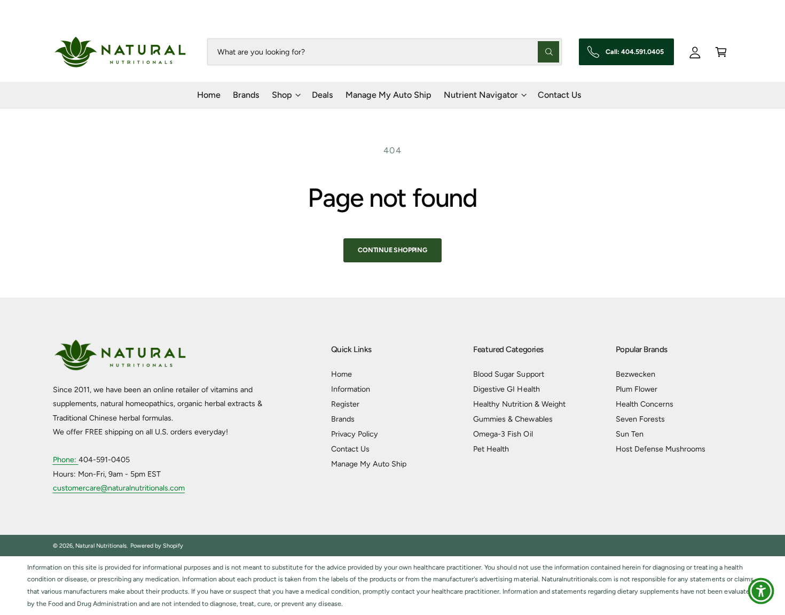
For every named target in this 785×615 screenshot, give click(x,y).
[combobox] (384, 51)
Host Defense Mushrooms (660, 449)
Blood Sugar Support (508, 374)
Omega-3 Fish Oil (502, 434)
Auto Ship (655, 10)
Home (341, 374)
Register (345, 404)
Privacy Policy (354, 434)
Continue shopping (392, 250)
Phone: (65, 459)
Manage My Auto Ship (368, 464)
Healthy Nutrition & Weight (519, 404)
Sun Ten (629, 434)
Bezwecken (635, 374)
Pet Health (491, 449)
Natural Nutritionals (101, 545)
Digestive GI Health (506, 389)
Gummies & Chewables (512, 419)
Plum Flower (636, 389)
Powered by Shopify (156, 545)
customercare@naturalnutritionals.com (119, 488)
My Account (713, 10)
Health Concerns (644, 404)
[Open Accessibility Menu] (761, 591)
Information (350, 389)
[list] (392, 586)
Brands (343, 419)
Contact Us (350, 449)
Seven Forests (640, 419)
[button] (721, 51)
